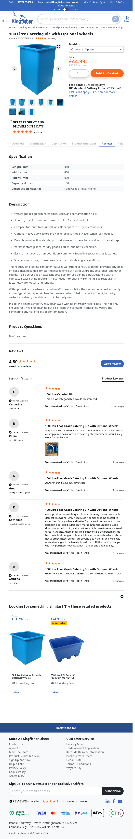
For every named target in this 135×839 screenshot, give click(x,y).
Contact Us (16, 744)
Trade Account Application (82, 748)
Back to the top (66, 728)
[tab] (113, 379)
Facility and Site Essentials (34, 27)
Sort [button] (12, 378)
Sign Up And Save (20, 760)
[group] (26, 362)
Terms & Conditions (78, 764)
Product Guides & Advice (24, 756)
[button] (51, 449)
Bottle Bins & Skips (113, 27)
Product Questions (84, 143)
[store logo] (22, 17)
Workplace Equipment (65, 27)
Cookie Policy (17, 772)
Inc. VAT (74, 9)
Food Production (90, 27)
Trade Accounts (66, 5)
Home (12, 27)
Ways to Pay (73, 768)
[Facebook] (114, 801)
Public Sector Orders (79, 756)
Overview (18, 143)
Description (59, 143)
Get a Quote (73, 760)
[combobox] (79, 19)
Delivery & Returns (78, 744)
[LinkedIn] (108, 801)
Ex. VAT (58, 9)
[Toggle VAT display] (66, 9)
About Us (15, 748)
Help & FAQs (117, 2)
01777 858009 (25, 2)
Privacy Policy (17, 768)
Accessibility (16, 776)
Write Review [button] (112, 363)
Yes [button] (72, 406)
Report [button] (79, 406)
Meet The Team (18, 752)
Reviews (107, 143)
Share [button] (86, 406)
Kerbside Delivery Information (85, 752)
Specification (37, 143)
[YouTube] (120, 801)
